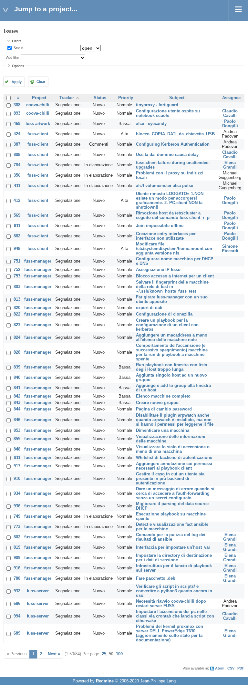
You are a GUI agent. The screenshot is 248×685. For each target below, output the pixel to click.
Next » (54, 654)
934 (17, 493)
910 (17, 478)
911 (17, 457)
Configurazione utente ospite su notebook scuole (168, 113)
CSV (230, 668)
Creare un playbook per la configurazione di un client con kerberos (167, 325)
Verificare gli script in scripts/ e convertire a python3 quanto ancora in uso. (174, 591)
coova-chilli (37, 105)
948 (17, 248)
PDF (240, 668)
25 (104, 654)
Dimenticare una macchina (162, 430)
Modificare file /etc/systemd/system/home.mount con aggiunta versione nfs (174, 248)
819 (17, 547)
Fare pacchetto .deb (155, 578)
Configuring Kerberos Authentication (173, 144)
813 (17, 299)
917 (17, 466)
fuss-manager (37, 261)
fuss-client (37, 134)
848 (17, 449)
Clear (40, 82)
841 (17, 388)
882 (17, 236)
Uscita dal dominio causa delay (167, 154)
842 (17, 396)
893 (17, 113)
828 (17, 352)
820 (17, 308)
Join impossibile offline (159, 225)
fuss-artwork (38, 123)
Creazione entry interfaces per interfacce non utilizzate (166, 236)
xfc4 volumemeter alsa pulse (164, 185)
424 (17, 134)
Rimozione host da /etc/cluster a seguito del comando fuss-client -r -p (173, 215)
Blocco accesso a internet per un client (175, 276)
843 (17, 402)
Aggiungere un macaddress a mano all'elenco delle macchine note (171, 337)
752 (17, 269)
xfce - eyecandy (151, 123)
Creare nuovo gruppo (157, 402)
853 (17, 430)
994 (17, 616)
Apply (17, 82)
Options (18, 66)
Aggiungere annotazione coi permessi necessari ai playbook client (174, 466)
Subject (176, 98)
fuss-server (38, 591)
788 (17, 578)
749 (17, 516)
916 (17, 568)
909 (17, 557)
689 (17, 633)
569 (17, 215)
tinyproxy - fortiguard (157, 105)
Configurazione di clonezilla (164, 314)
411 (17, 185)
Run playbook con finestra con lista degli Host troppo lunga (171, 367)
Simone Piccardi (230, 248)
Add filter (13, 57)
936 (17, 506)
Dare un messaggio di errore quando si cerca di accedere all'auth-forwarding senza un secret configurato (175, 493)
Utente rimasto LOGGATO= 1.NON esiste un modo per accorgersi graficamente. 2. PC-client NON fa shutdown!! (169, 201)
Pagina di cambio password (164, 409)
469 (17, 123)
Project (39, 98)
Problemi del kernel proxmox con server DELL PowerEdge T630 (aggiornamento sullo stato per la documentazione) (169, 633)
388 (17, 105)
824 (17, 337)
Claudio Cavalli (230, 113)
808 (17, 154)
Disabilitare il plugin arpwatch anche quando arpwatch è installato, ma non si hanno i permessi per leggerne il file (174, 420)
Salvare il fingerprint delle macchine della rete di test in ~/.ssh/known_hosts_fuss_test (172, 287)
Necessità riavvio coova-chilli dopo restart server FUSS (171, 603)
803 (17, 287)
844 (17, 409)
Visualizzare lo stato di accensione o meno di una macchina (173, 449)
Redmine (105, 681)
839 (17, 367)
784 (17, 165)
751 (17, 261)
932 (17, 591)
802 (17, 537)
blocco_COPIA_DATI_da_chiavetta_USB (175, 134)
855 (17, 439)
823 (17, 325)
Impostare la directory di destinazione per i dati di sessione (174, 557)
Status (18, 48)
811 (17, 225)
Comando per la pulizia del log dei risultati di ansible (170, 537)
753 (17, 276)
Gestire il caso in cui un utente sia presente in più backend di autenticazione (170, 478)
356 (17, 175)
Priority (125, 98)
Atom (219, 668)
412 (17, 200)
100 (119, 654)
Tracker (66, 98)
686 (17, 603)
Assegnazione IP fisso (158, 269)
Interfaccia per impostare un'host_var (173, 547)
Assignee (231, 98)
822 (17, 314)
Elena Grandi (230, 165)
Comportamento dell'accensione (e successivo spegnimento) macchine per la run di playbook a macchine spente (172, 352)
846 (17, 420)
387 (17, 144)
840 (17, 377)
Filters (17, 41)
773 (17, 526)
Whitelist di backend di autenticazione (174, 457)
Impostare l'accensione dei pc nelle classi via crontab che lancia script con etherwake (175, 616)
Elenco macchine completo (163, 396)
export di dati (149, 308)
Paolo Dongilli (230, 123)
